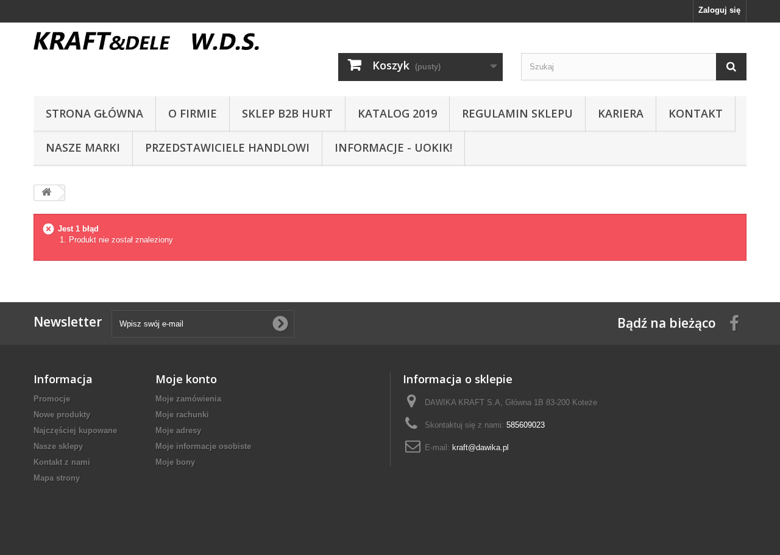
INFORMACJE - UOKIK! (393, 147)
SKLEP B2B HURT (287, 113)
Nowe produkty (62, 414)
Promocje (52, 398)
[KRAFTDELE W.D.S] (146, 41)
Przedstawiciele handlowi (227, 147)
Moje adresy (178, 430)
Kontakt (695, 113)
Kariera (621, 113)
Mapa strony (57, 478)
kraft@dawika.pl (480, 447)
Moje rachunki (182, 414)
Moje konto (186, 379)
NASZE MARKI (83, 147)
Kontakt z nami (62, 462)
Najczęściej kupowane (75, 430)
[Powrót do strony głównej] (46, 192)
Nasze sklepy (58, 446)
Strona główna (94, 113)
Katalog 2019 (397, 113)
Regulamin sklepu (517, 113)
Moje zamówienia (188, 398)
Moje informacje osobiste (203, 446)
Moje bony (175, 462)
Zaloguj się (719, 10)
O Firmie (192, 113)
